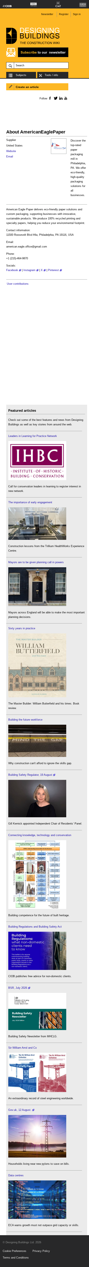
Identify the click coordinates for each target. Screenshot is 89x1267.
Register (64, 14)
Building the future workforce (25, 719)
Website (11, 151)
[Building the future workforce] (37, 756)
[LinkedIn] (60, 98)
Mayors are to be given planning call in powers (36, 562)
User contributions (18, 283)
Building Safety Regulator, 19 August (30, 774)
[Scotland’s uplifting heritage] (37, 1091)
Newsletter (47, 14)
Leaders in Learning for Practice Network (32, 436)
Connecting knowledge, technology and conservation (39, 835)
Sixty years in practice (21, 628)
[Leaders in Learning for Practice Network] (37, 479)
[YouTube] (65, 98)
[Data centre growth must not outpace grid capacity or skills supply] (37, 1217)
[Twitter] (55, 98)
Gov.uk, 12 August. (19, 1109)
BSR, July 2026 (17, 987)
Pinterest (53, 270)
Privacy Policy (41, 1251)
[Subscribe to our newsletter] (37, 56)
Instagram (29, 270)
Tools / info (51, 75)
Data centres (16, 1175)
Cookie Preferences (14, 1251)
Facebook (12, 270)
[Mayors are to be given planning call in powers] (37, 605)
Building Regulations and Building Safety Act (35, 926)
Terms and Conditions (16, 1257)
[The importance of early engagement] (37, 538)
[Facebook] (49, 98)
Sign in (77, 14)
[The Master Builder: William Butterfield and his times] (37, 696)
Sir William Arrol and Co (22, 1047)
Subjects (21, 75)
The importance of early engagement (30, 502)
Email (9, 156)
